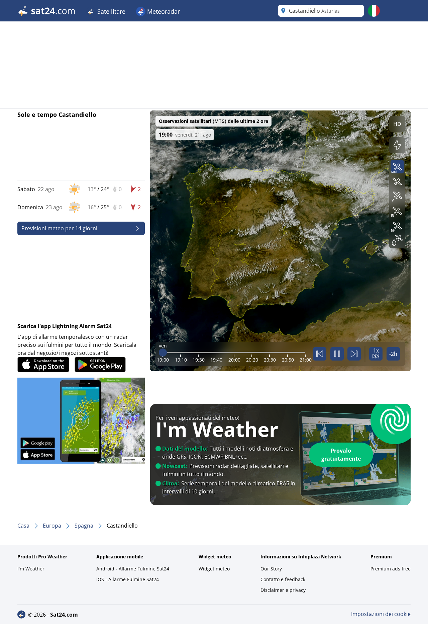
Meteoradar (162, 11)
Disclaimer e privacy (283, 590)
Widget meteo (214, 568)
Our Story (271, 568)
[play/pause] (337, 354)
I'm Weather (30, 568)
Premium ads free (390, 568)
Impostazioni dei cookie (381, 614)
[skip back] (319, 354)
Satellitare (110, 11)
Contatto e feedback (282, 579)
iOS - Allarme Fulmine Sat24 (127, 579)
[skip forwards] (354, 354)
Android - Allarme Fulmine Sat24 (132, 568)
